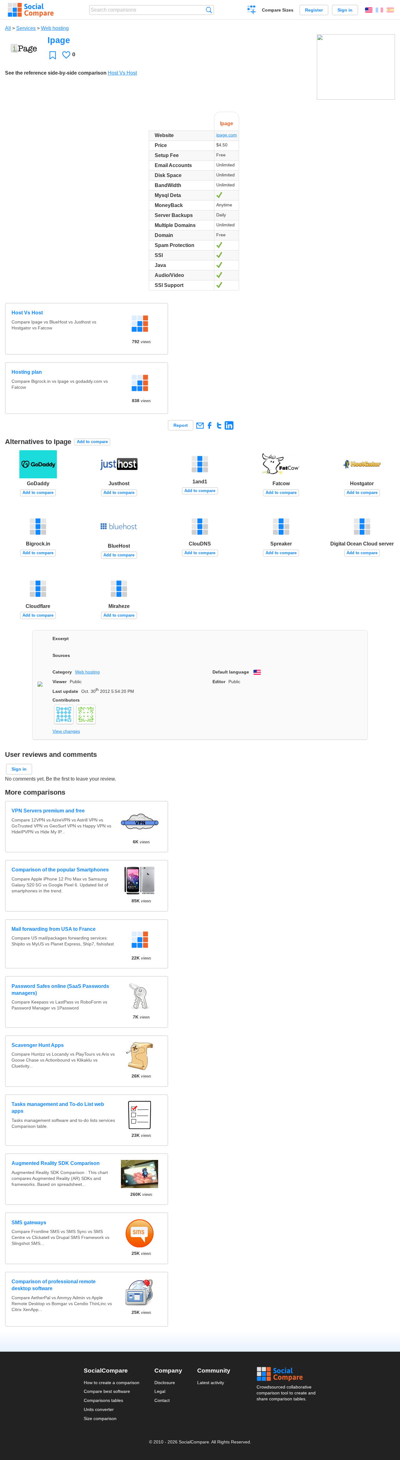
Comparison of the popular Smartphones (60, 869)
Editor (218, 681)
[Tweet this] (219, 425)
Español (390, 9)
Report (180, 425)
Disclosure (164, 1382)
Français (379, 9)
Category (62, 671)
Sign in (345, 9)
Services (26, 28)
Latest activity (210, 1382)
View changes (66, 731)
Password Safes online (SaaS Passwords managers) (60, 990)
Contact (162, 1400)
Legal (159, 1391)
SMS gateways (29, 1222)
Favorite (52, 55)
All (8, 28)
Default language (230, 671)
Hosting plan (27, 372)
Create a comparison (252, 10)
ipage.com (226, 134)
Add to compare (92, 441)
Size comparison (100, 1418)
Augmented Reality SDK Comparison (56, 1163)
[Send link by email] (200, 425)
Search (209, 10)
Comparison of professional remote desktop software (54, 1285)
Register (314, 9)
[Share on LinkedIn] (229, 425)
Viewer (59, 681)
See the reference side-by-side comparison (56, 73)
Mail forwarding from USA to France (54, 929)
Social (287, 1374)
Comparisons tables (103, 1400)
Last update (65, 691)
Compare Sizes (277, 9)
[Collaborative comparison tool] (31, 10)
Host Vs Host (122, 73)
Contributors (66, 700)
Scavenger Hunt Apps (38, 1045)
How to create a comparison (111, 1382)
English (368, 9)
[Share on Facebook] (209, 425)
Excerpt (60, 638)
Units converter (99, 1409)
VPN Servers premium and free (48, 810)
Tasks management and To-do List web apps (58, 1108)
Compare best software (107, 1391)
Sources (61, 655)
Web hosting (55, 28)
